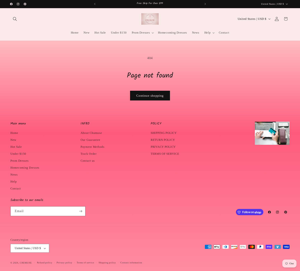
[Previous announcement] (95, 4)
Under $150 (18, 153)
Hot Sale (16, 146)
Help (13, 181)
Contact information (131, 262)
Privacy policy (64, 262)
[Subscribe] (80, 211)
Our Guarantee (90, 139)
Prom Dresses (19, 160)
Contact (15, 188)
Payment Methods (93, 146)
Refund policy (44, 262)
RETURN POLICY (163, 139)
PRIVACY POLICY (163, 146)
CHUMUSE (26, 262)
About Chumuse (91, 132)
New (13, 139)
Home (14, 132)
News (14, 174)
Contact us (88, 160)
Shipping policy (107, 262)
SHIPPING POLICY (164, 132)
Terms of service (85, 262)
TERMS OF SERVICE (165, 153)
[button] (15, 18)
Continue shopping (150, 95)
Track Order (89, 153)
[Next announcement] (205, 4)
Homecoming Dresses (24, 167)
